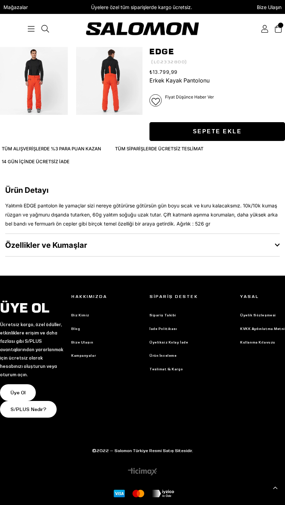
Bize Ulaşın (269, 7)
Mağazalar (15, 7)
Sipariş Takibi (162, 315)
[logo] (142, 28)
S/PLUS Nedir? (28, 409)
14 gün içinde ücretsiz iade (36, 161)
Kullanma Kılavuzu (257, 342)
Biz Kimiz (80, 315)
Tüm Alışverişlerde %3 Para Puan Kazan (51, 148)
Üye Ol (17, 392)
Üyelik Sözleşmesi (258, 315)
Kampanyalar (83, 355)
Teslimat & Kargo (166, 369)
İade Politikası (163, 329)
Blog (75, 329)
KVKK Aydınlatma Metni (262, 329)
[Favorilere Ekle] (155, 100)
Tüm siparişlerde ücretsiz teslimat (159, 148)
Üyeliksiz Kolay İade (168, 342)
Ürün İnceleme (163, 355)
